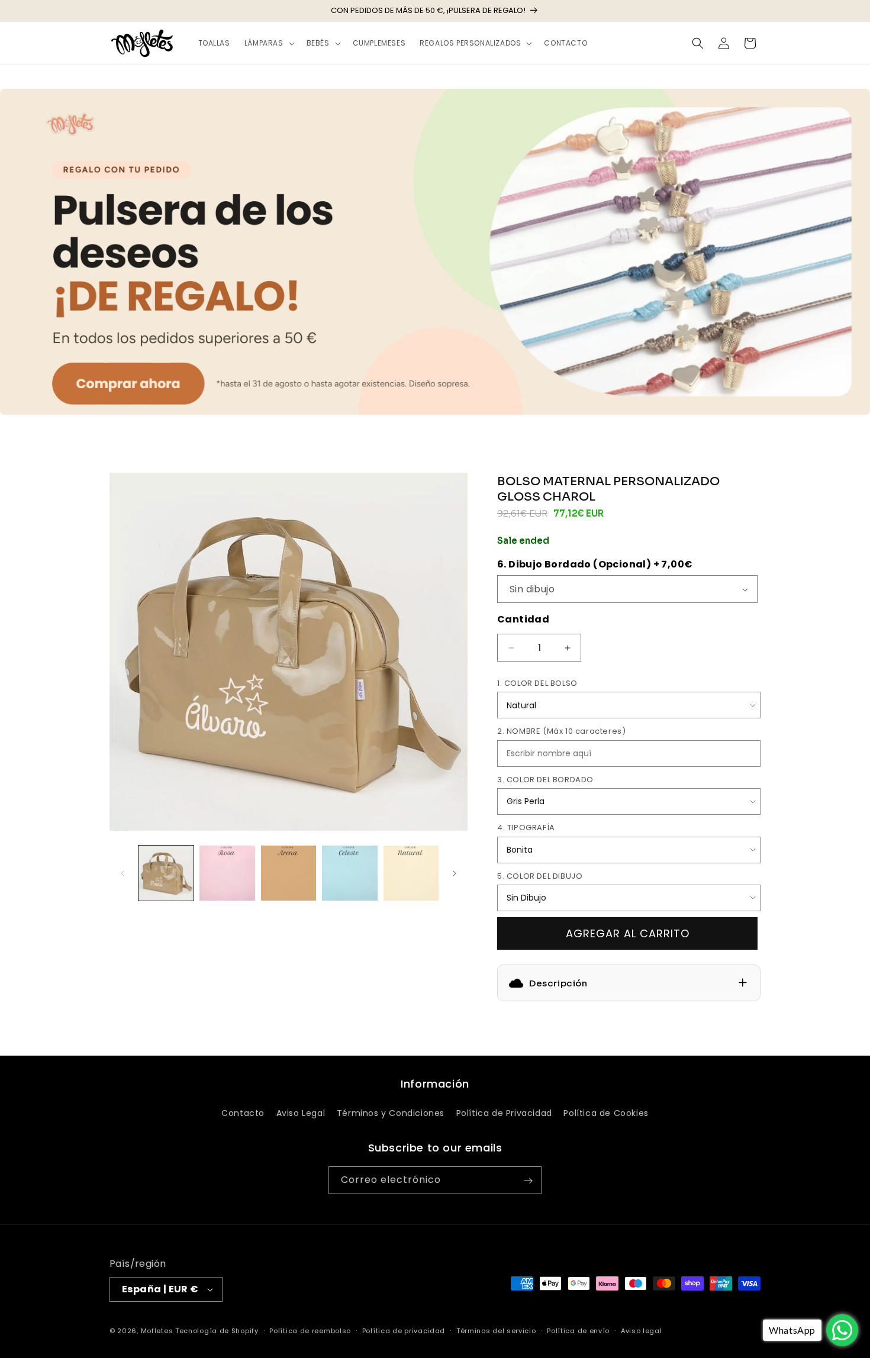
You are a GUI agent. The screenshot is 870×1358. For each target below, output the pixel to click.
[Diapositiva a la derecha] (455, 873)
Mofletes (157, 1331)
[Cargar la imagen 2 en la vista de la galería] (226, 873)
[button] (268, 43)
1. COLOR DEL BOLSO (537, 683)
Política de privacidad (403, 1330)
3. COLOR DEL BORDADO (545, 779)
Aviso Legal (301, 1112)
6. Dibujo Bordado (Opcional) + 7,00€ (594, 564)
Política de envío (578, 1330)
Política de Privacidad (504, 1112)
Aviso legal (641, 1330)
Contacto (243, 1112)
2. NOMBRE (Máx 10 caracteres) (561, 731)
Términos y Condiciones (390, 1112)
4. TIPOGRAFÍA (526, 827)
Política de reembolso (310, 1330)
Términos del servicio (496, 1330)
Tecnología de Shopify (217, 1331)
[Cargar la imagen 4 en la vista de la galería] (349, 873)
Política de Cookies (605, 1112)
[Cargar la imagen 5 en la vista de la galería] (411, 873)
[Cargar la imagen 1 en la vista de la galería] (166, 873)
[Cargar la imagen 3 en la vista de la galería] (288, 873)
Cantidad (523, 619)
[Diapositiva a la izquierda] (122, 873)
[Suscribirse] (528, 1181)
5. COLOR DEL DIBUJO (539, 876)
